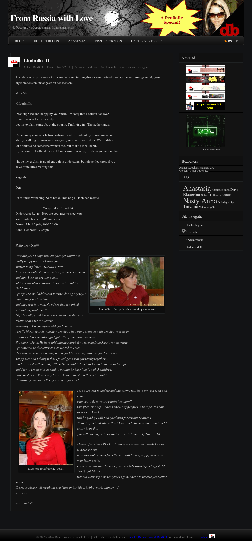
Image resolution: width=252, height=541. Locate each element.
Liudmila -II (36, 60)
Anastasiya (217, 189)
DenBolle (38, 67)
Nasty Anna (200, 200)
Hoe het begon (46, 41)
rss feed (235, 41)
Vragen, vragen (108, 41)
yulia (212, 207)
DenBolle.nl (201, 537)
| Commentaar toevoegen (133, 67)
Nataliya (223, 202)
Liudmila (91, 67)
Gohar (204, 195)
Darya (234, 189)
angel (227, 189)
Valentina (204, 207)
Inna (213, 193)
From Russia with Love (51, 17)
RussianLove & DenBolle (153, 537)
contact (131, 537)
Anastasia (76, 41)
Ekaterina (191, 194)
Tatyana (190, 206)
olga (232, 202)
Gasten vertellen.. (147, 41)
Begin (20, 41)
